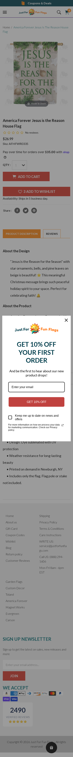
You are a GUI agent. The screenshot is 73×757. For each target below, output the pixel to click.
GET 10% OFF (36, 402)
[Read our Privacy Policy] (62, 425)
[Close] (66, 320)
